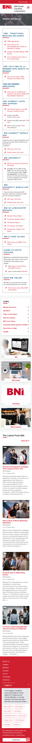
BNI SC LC (6, 661)
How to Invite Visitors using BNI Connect (17, 267)
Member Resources (9, 307)
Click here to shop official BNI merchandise (18, 289)
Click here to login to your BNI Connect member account (17, 110)
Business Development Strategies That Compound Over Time (15, 468)
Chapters (5, 664)
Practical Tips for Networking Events (14, 574)
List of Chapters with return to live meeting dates (17, 58)
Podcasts (24, 271)
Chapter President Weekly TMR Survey (17, 53)
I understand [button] (16, 739)
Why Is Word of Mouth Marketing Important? (15, 521)
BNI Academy (16, 427)
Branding (16, 403)
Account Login (23, 2)
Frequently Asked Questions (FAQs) (15, 325)
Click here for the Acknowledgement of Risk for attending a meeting (17, 46)
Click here (16, 117)
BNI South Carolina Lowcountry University (17, 164)
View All (24, 441)
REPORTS (6, 311)
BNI (16, 357)
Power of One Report (10, 314)
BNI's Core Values (9, 321)
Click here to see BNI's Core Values (16, 243)
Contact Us (6, 680)
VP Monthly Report (13, 222)
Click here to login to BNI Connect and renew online (15, 77)
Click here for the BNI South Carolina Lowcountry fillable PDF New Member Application (18, 94)
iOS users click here (14, 149)
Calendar (6, 671)
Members (6, 668)
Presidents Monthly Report (16, 219)
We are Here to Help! (10, 328)
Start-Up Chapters (9, 318)
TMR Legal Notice (13, 41)
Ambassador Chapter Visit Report (16, 230)
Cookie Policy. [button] (20, 735)
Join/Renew (6, 677)
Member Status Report (14, 216)
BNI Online (16, 380)
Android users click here (15, 152)
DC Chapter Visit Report (15, 226)
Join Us (5, 674)
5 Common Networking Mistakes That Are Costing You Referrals (15, 628)
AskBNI (5, 332)
